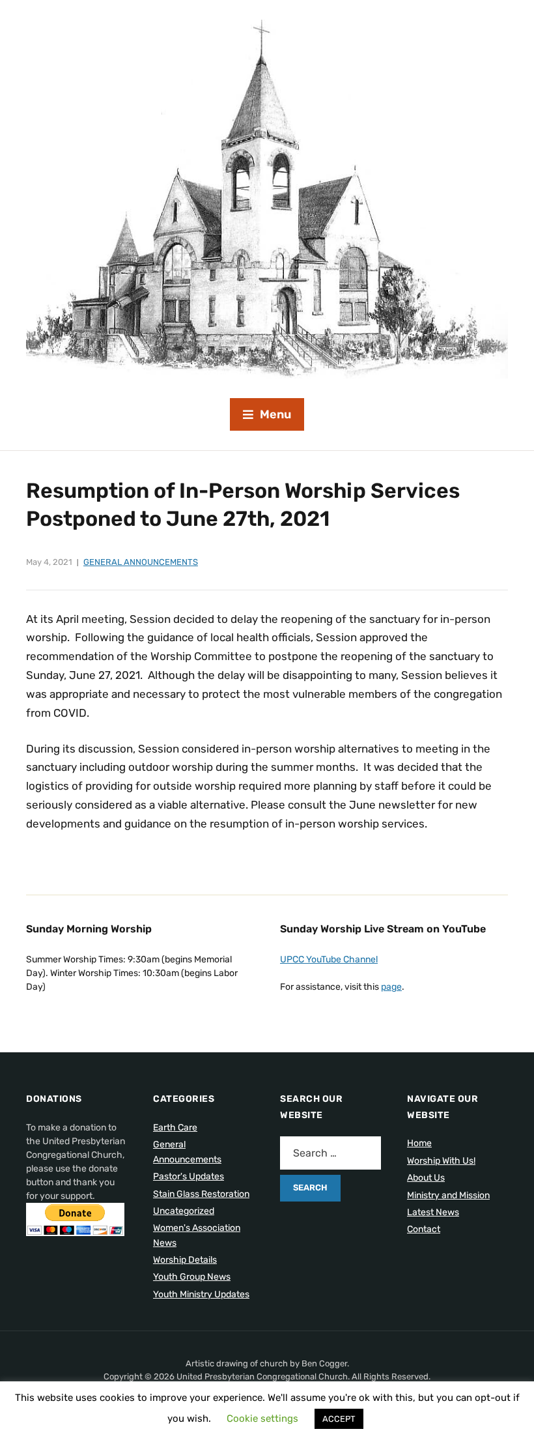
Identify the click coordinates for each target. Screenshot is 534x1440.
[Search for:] (330, 1153)
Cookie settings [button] (262, 1418)
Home (419, 1143)
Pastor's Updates (188, 1176)
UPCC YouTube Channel (329, 959)
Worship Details (185, 1259)
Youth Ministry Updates (201, 1294)
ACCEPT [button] (339, 1419)
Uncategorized (183, 1211)
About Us (426, 1177)
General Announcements (140, 562)
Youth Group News (192, 1276)
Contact (423, 1229)
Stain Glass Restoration (201, 1194)
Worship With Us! (441, 1160)
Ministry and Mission (448, 1195)
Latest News (433, 1212)
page (391, 986)
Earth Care (175, 1127)
